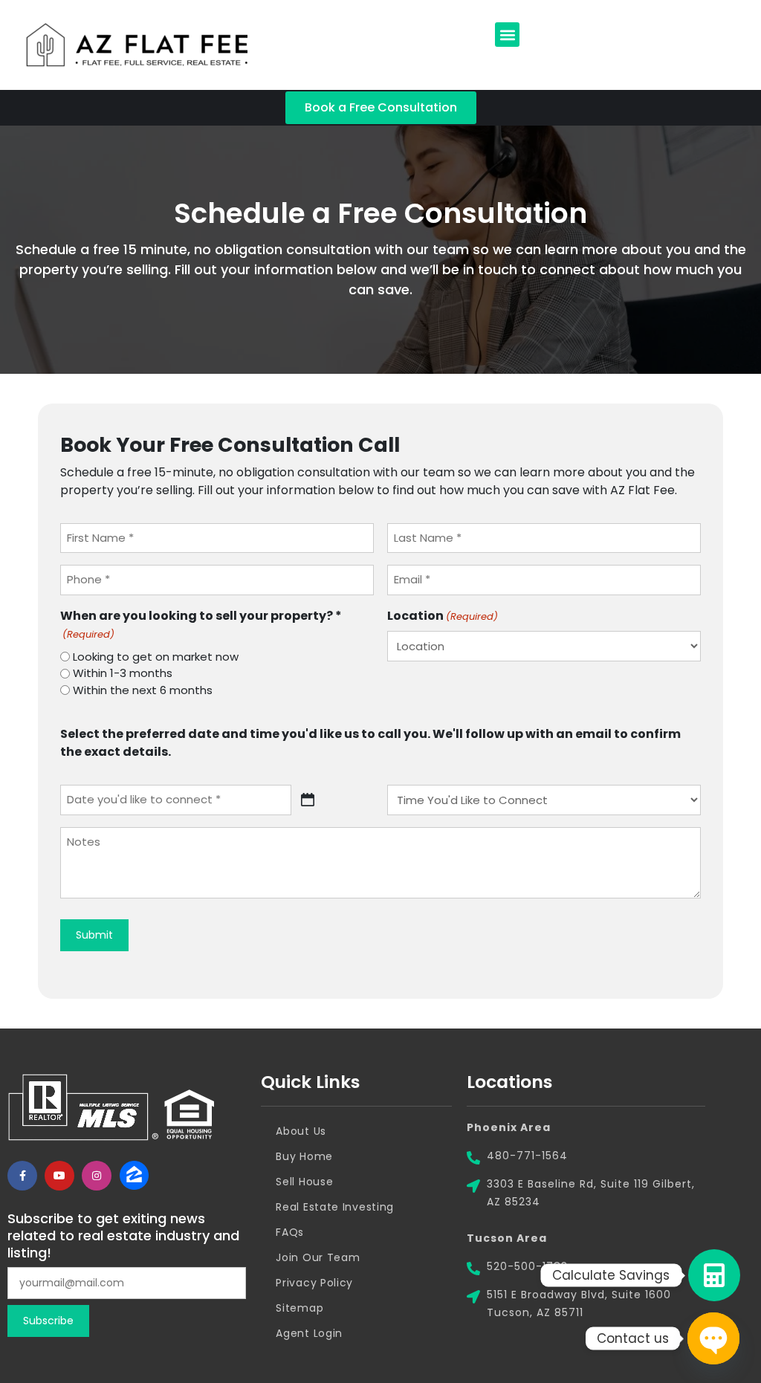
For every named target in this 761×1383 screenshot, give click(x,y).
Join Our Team (318, 1257)
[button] (507, 34)
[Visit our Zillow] (134, 1176)
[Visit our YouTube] (59, 1176)
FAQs (290, 1232)
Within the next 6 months (143, 690)
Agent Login (309, 1333)
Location (442, 615)
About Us (301, 1131)
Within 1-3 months (122, 673)
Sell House (304, 1181)
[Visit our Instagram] (96, 1176)
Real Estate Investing (335, 1206)
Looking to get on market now (156, 656)
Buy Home (304, 1156)
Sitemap (299, 1308)
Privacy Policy (314, 1282)
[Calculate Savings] (714, 1275)
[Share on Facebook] (22, 1176)
